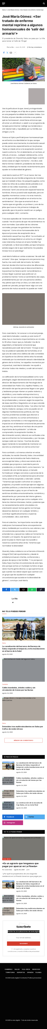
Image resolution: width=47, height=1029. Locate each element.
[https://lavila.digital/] (23, 3)
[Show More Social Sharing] (15, 52)
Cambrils (8, 969)
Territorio (10, 972)
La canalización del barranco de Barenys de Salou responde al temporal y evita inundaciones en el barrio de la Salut (23, 648)
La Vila (14, 599)
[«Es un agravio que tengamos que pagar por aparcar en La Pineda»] (23, 848)
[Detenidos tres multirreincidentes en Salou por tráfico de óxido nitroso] (23, 709)
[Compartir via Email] (10, 52)
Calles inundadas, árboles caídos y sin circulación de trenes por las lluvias (18, 689)
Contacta (23, 978)
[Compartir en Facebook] (3, 52)
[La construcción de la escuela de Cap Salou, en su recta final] (8, 805)
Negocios (36, 969)
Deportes (21, 972)
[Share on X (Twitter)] (7, 52)
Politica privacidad (34, 978)
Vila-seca (6, 859)
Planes (38, 972)
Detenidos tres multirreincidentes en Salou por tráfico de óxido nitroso (22, 727)
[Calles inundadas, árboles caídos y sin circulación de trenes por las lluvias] (23, 670)
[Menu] (3, 3)
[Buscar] (44, 3)
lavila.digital (15, 978)
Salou (4, 10)
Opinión (30, 972)
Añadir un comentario (23, 740)
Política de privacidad (31, 951)
